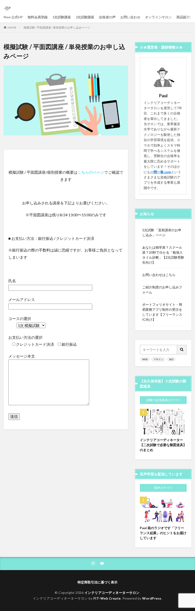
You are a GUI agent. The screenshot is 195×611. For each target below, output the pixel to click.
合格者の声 (107, 17)
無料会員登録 (38, 17)
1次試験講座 (61, 17)
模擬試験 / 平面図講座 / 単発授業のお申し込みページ (57, 27)
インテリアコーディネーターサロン (112, 593)
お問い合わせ (130, 17)
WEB (145, 359)
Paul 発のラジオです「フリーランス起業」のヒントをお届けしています (163, 533)
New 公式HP (13, 17)
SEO (171, 359)
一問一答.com (160, 172)
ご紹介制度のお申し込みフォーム (162, 289)
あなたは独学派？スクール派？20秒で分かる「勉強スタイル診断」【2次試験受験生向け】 (163, 254)
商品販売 (183, 17)
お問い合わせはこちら (159, 275)
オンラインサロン (158, 17)
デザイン (158, 359)
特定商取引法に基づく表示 (97, 582)
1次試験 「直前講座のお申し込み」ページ (161, 232)
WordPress (151, 598)
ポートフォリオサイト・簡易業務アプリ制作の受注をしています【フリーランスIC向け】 (162, 311)
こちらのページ (91, 172)
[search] (182, 350)
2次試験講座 (85, 17)
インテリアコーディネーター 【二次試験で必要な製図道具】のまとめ (163, 445)
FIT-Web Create (107, 598)
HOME (12, 27)
